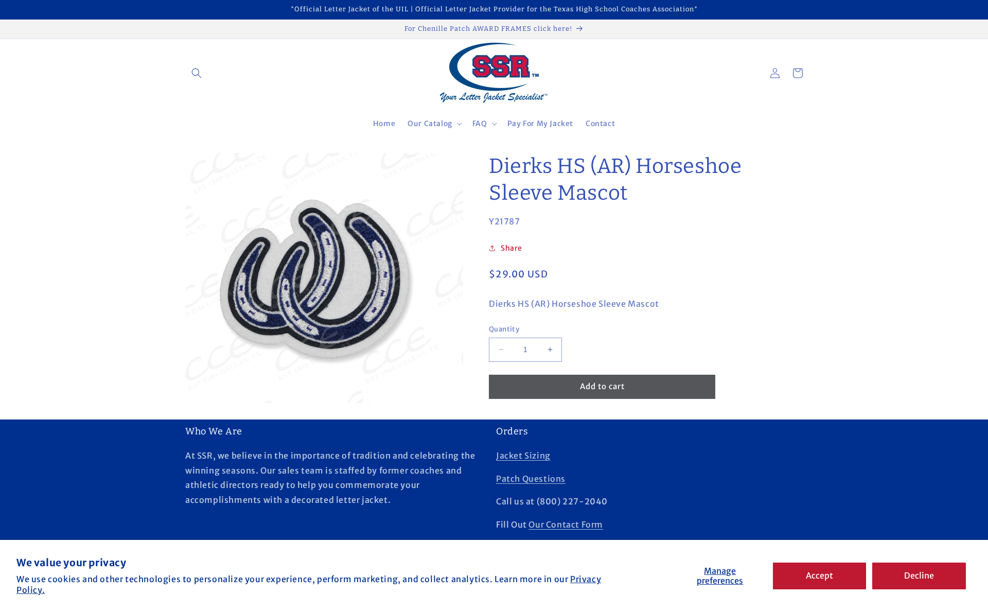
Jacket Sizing (523, 455)
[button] (196, 73)
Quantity (504, 329)
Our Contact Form (565, 524)
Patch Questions (531, 479)
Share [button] (511, 248)
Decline (919, 575)
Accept (819, 575)
